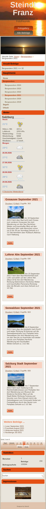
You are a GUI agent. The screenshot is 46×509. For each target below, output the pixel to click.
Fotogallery (23, 28)
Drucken (9, 203)
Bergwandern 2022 (13, 92)
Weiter (20, 447)
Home (16, 57)
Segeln (6, 105)
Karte (10, 243)
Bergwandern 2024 (13, 85)
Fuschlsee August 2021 (14, 428)
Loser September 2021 (14, 426)
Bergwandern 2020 (13, 99)
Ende (26, 447)
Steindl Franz (23, 8)
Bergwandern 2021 (13, 95)
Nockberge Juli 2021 (13, 432)
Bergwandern (26, 57)
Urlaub (6, 108)
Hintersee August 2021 (14, 430)
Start (5, 443)
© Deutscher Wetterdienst (12, 192)
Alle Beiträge (23, 33)
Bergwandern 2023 (13, 88)
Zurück (11, 443)
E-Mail (16, 203)
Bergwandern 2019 (13, 102)
